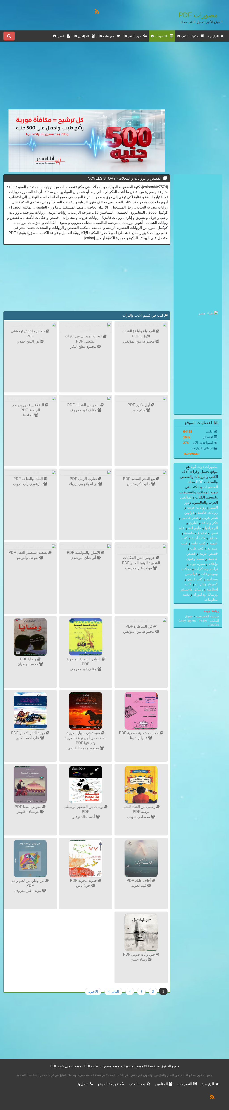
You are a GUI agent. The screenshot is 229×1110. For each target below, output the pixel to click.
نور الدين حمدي (28, 341)
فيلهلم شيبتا (139, 738)
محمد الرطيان (28, 664)
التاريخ (193, 523)
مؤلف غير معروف (84, 410)
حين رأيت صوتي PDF (139, 954)
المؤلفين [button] (84, 36)
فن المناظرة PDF (139, 626)
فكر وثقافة (209, 523)
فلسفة (189, 533)
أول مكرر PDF (139, 405)
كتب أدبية (198, 538)
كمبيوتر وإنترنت (206, 584)
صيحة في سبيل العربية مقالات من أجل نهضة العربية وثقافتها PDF (85, 738)
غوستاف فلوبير (28, 812)
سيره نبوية (197, 564)
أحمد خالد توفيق (84, 817)
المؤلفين (186, 497)
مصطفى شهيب (139, 817)
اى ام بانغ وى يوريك (83, 484)
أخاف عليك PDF (139, 880)
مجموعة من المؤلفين (139, 341)
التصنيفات (185, 1084)
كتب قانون (195, 579)
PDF (199, 482)
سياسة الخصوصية (207, 616)
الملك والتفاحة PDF (28, 479)
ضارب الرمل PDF (84, 479)
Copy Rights (187, 620)
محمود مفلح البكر (83, 346)
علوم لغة (194, 528)
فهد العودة (139, 885)
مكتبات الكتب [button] (190, 36)
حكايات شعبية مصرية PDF (139, 733)
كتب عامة (198, 543)
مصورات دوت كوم (204, 467)
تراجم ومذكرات (206, 569)
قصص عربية (208, 553)
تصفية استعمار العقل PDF (28, 552)
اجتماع (202, 533)
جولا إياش (83, 885)
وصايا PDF (28, 659)
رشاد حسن (139, 959)
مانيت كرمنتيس (139, 484)
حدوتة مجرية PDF (84, 880)
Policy (203, 620)
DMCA (214, 625)
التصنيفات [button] (162, 36)
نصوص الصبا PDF (28, 807)
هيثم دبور (139, 410)
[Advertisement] (87, 78)
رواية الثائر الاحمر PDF (28, 733)
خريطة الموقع (109, 1084)
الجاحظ (28, 415)
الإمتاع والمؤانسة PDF (84, 552)
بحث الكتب (138, 1084)
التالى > (113, 991)
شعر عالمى (190, 518)
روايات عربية (196, 507)
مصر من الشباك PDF (83, 405)
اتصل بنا (83, 1084)
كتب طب (197, 548)
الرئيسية (214, 36)
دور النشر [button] (135, 36)
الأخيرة (93, 991)
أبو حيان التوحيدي (83, 558)
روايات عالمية (207, 512)
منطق (213, 538)
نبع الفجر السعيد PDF (139, 479)
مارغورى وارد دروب (28, 484)
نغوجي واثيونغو (28, 558)
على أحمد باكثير (28, 738)
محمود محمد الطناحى (83, 748)
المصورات (210, 487)
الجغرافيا (211, 528)
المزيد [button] (61, 36)
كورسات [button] (109, 36)
